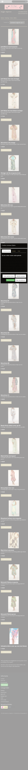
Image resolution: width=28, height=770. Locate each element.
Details (14, 251)
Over (19, 251)
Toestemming (6, 251)
